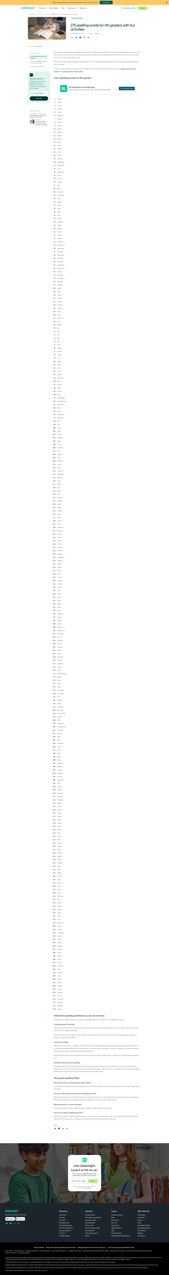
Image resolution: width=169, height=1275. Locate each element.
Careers (140, 1220)
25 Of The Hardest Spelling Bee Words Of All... (121, 1247)
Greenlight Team (39, 46)
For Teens (62, 1233)
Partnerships (142, 1230)
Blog (112, 1217)
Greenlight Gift (89, 1230)
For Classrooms (116, 1233)
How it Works (53, 8)
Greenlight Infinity (90, 1220)
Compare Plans (90, 1215)
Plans (63, 8)
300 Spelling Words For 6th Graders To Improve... (92, 1247)
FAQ (112, 1230)
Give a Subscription (91, 1233)
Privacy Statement (86, 1187)
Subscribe (39, 98)
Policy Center (9, 1251)
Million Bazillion (116, 1228)
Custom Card (89, 1225)
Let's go (142, 8)
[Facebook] (6, 1223)
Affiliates (140, 1233)
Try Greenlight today (126, 88)
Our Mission (141, 1215)
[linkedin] (84, 37)
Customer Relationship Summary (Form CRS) (95, 1251)
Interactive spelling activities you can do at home (39, 62)
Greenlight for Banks (144, 1228)
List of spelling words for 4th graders (39, 57)
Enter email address (37, 93)
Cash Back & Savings (66, 1228)
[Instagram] (18, 1223)
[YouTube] (10, 1223)
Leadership (141, 1217)
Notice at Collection (11, 1252)
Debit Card (62, 1215)
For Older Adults (64, 1236)
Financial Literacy (117, 1215)
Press (139, 1223)
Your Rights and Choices (75, 1251)
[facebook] (80, 37)
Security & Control (65, 1230)
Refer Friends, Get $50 (92, 1228)
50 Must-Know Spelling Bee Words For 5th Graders (61, 1247)
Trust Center (141, 1236)
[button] (166, 2)
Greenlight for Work (144, 1225)
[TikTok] (14, 1223)
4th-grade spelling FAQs (38, 66)
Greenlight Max (90, 1223)
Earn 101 (114, 1223)
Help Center (115, 1225)
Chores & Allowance (65, 1225)
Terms (122, 1259)
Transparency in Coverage (117, 1251)
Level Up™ (62, 1220)
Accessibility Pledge (24, 1252)
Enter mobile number (128, 8)
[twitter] (76, 37)
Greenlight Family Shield (93, 1217)
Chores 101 (114, 1220)
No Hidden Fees (64, 1223)
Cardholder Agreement (31, 1251)
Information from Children (59, 1251)
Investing (62, 1217)
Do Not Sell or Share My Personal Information (139, 1251)
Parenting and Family (43, 14)
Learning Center (32, 14)
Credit (87, 1236)
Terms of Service (19, 1251)
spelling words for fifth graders (72, 71)
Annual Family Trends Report (120, 1236)
